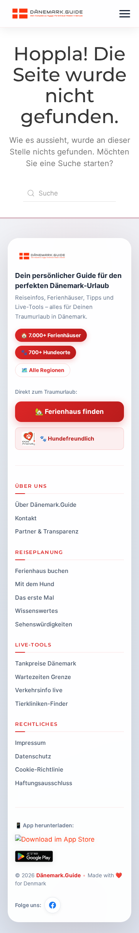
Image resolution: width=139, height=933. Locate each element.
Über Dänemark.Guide (45, 504)
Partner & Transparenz (46, 531)
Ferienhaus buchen (41, 571)
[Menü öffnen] (124, 14)
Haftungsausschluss (43, 783)
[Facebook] (52, 905)
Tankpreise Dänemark (45, 663)
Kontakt (26, 518)
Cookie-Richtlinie (39, 769)
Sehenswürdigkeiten (43, 624)
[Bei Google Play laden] (34, 856)
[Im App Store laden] (55, 839)
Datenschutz (33, 756)
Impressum (30, 742)
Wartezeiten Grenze (43, 677)
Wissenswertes (36, 610)
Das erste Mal (34, 597)
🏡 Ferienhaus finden (69, 411)
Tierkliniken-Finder (41, 703)
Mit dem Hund (34, 584)
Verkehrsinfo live (39, 690)
